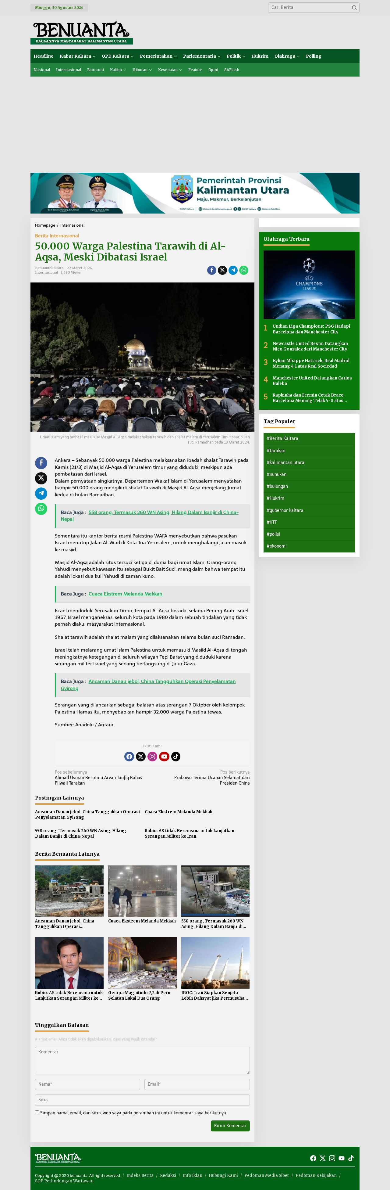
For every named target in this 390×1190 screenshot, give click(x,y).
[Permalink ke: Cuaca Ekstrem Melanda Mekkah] (142, 891)
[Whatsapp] (243, 270)
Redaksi (168, 1175)
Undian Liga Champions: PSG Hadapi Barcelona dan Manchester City (311, 329)
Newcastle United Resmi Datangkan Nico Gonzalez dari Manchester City (310, 346)
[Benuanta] (81, 31)
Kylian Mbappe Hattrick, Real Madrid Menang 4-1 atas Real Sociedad (311, 363)
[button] (354, 7)
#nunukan (276, 474)
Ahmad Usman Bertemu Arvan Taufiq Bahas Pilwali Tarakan (98, 778)
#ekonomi (277, 546)
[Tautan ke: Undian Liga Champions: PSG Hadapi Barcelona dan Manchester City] (309, 284)
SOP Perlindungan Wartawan (64, 1181)
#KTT (272, 522)
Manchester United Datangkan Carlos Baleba (312, 380)
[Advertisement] (195, 122)
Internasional (46, 272)
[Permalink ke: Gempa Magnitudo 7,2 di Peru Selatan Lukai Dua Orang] (142, 962)
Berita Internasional (57, 236)
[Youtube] (164, 756)
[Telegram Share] (233, 270)
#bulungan (277, 486)
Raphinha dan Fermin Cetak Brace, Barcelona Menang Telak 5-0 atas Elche (309, 397)
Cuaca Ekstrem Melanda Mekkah (178, 811)
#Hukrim (275, 498)
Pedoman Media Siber (266, 1175)
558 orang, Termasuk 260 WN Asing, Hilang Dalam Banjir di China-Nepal (80, 833)
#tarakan (276, 450)
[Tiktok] (175, 756)
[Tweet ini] (222, 270)
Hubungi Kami (223, 1175)
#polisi (273, 534)
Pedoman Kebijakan (316, 1175)
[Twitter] (141, 756)
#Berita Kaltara (282, 438)
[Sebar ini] (211, 270)
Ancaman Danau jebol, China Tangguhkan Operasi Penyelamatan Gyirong (87, 814)
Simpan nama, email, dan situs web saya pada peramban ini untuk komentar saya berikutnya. (133, 1113)
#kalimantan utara (285, 462)
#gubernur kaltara (285, 510)
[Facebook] (129, 756)
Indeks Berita (140, 1175)
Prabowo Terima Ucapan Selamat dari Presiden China (212, 778)
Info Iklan (192, 1175)
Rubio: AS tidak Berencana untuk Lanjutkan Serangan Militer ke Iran (189, 833)
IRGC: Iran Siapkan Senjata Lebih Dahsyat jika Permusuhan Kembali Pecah (214, 995)
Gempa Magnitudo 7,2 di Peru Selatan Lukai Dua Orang (139, 995)
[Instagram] (152, 756)
